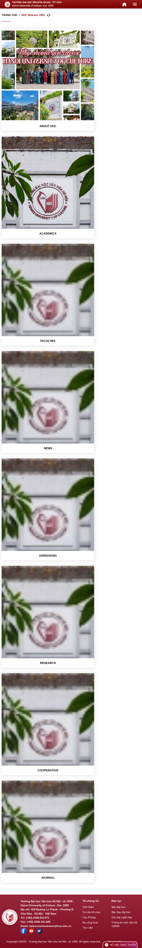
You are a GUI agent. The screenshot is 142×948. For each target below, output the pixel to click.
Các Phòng (89, 917)
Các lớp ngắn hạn (121, 917)
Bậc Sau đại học (121, 912)
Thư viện (88, 927)
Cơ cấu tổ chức (92, 912)
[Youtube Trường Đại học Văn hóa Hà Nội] (31, 933)
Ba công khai (90, 922)
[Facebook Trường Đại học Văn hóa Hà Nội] (24, 933)
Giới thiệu (88, 906)
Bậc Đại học (118, 906)
